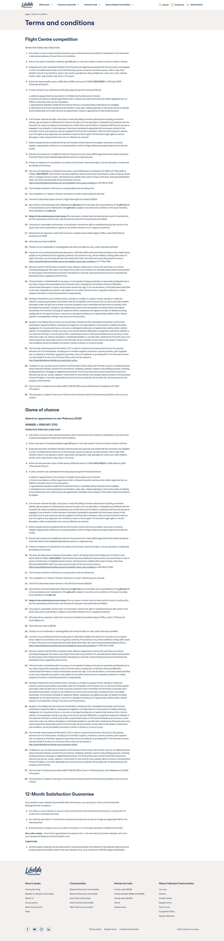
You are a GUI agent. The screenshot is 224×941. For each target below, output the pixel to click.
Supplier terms (165, 903)
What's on (29, 898)
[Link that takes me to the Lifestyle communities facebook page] (27, 929)
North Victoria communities (82, 903)
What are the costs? (33, 907)
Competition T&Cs (167, 911)
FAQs (27, 911)
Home (27, 14)
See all (117, 903)
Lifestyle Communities (129, 929)
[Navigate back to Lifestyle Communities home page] (27, 5)
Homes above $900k (123, 898)
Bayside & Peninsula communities (84, 889)
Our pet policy (31, 903)
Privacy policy (95, 929)
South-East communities (80, 898)
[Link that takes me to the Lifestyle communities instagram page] (41, 929)
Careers (162, 894)
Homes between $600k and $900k (129, 894)
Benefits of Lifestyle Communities (39, 894)
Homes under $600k (123, 889)
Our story (163, 889)
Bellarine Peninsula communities (84, 894)
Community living (32, 889)
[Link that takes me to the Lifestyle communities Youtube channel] (34, 929)
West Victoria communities (81, 907)
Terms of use (164, 907)
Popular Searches (166, 916)
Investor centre (165, 898)
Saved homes (120, 907)
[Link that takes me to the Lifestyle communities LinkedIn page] (48, 929)
